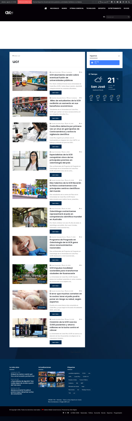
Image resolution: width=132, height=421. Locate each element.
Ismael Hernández (56, 72)
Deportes (101, 8)
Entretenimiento (114, 8)
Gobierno (71, 383)
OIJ (78, 389)
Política (91, 413)
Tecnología (90, 8)
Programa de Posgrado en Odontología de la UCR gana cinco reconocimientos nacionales (64, 243)
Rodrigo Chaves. (86, 389)
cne (89, 373)
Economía (97, 413)
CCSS (84, 373)
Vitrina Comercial (77, 8)
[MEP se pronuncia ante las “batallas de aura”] (60, 384)
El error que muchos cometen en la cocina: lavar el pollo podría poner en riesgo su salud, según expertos (66, 297)
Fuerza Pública (84, 380)
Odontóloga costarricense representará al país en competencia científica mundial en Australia (66, 215)
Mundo (64, 8)
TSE (70, 393)
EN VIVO (126, 8)
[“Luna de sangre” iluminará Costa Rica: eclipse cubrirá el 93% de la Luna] (51, 379)
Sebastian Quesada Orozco (58, 98)
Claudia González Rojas (57, 123)
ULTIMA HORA (75, 413)
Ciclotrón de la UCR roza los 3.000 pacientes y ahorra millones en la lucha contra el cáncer (64, 326)
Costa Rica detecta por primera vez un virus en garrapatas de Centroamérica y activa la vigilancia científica (65, 130)
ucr (74, 393)
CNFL (70, 376)
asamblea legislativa (74, 373)
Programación (118, 413)
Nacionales (54, 8)
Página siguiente (75, 352)
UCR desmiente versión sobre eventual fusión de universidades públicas (64, 78)
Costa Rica (77, 376)
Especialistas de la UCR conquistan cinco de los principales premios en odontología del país (61, 158)
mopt (83, 386)
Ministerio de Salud (74, 386)
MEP (82, 383)
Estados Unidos (73, 380)
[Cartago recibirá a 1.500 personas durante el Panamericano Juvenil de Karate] (60, 374)
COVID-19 (85, 376)
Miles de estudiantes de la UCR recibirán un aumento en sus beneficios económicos (65, 103)
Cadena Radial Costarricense (52, 410)
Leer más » (55, 92)
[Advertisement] (66, 34)
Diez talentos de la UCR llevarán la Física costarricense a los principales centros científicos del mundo (65, 187)
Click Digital (73, 410)
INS (77, 383)
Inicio (15, 56)
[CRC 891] (8, 12)
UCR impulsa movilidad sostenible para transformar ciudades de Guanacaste (64, 271)
